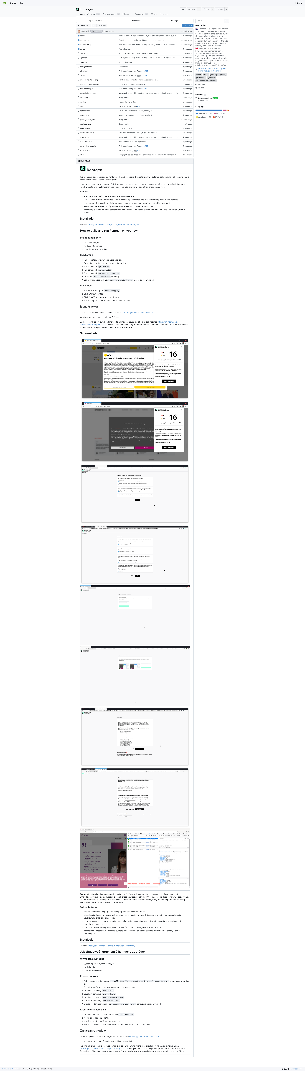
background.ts (86, 67)
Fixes (139, 71)
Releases (200, 94)
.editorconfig (85, 53)
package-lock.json (87, 119)
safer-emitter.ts (86, 142)
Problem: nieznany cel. (128, 71)
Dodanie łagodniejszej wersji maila (132, 84)
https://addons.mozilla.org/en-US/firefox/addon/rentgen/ (113, 224)
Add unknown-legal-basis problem (132, 142)
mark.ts (83, 102)
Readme (201, 84)
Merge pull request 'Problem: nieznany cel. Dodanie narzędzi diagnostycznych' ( (150, 155)
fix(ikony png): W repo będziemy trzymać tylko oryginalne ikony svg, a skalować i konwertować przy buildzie (161, 36)
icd (81, 9)
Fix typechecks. (125, 106)
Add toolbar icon (125, 62)
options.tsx (84, 115)
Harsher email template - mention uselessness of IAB (139, 80)
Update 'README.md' (127, 128)
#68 (143, 71)
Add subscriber (125, 49)
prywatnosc (200, 78)
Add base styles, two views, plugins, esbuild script (138, 53)
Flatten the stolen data (127, 102)
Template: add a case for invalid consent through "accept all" (143, 40)
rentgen (89, 9)
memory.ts (84, 106)
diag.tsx (83, 75)
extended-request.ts (88, 93)
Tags (175, 21)
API (300, 1069)
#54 (138, 106)
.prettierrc (84, 62)
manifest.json (85, 97)
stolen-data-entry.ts (88, 146)
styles (82, 49)
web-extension (202, 81)
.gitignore (84, 58)
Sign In (299, 3)
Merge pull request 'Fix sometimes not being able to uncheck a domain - (147, 93)
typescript (212, 78)
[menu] (285, 1069)
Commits (97, 21)
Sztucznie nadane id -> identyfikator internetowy (138, 133)
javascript (214, 75)
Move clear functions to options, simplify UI (135, 111)
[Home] (4, 3)
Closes (134, 106)
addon (198, 75)
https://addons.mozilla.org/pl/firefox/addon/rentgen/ (111, 946)
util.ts (82, 155)
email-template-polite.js (89, 84)
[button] (94, 25)
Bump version (109, 31)
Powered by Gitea (9, 1069)
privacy (223, 75)
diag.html (83, 71)
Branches (136, 21)
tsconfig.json (85, 150)
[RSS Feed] (183, 9)
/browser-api (86, 45)
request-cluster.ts (87, 137)
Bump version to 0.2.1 (127, 119)
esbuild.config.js (86, 89)
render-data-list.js (87, 133)
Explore (13, 3)
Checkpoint (123, 67)
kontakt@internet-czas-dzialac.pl (138, 312)
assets (82, 36)
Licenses (294, 1069)
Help (21, 3)
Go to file (102, 25)
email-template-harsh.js (89, 80)
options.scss (85, 111)
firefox (205, 75)
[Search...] (226, 21)
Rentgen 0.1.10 (205, 98)
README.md (85, 128)
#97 (146, 71)
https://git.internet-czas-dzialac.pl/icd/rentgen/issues (104, 1048)
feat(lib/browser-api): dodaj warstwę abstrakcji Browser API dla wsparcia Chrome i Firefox (154, 45)
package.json (85, 124)
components (85, 40)
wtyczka (213, 81)
